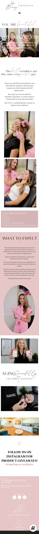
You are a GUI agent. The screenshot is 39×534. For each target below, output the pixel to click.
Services (19, 522)
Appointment (19, 527)
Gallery (19, 525)
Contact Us (19, 529)
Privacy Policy (11, 531)
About (19, 520)
